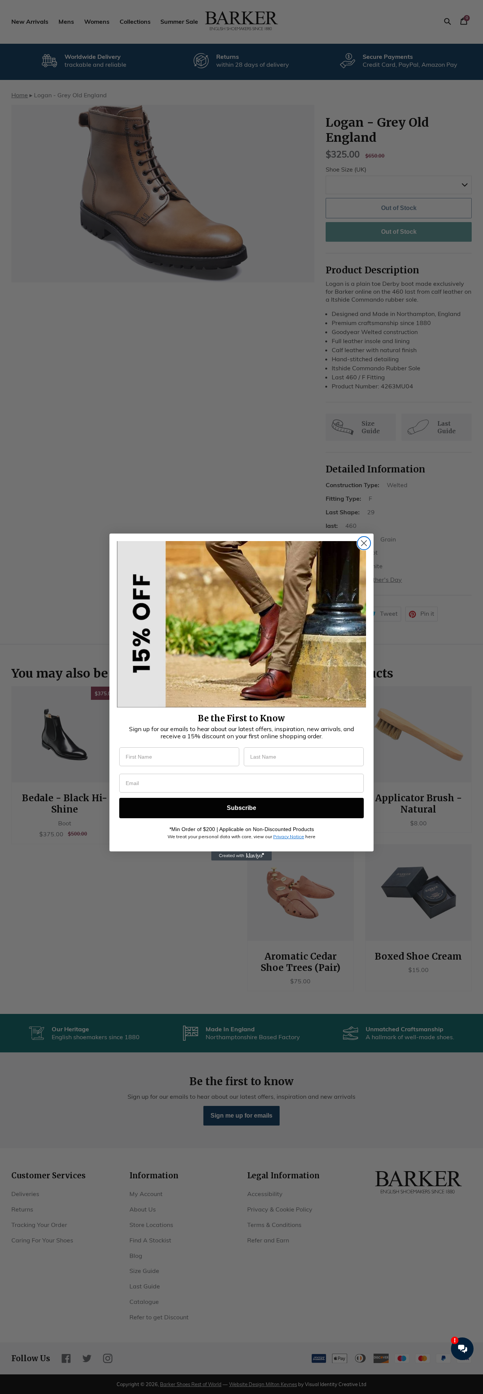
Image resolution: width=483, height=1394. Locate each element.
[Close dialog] (364, 543)
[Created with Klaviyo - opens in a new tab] (241, 855)
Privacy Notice (288, 836)
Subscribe (241, 808)
